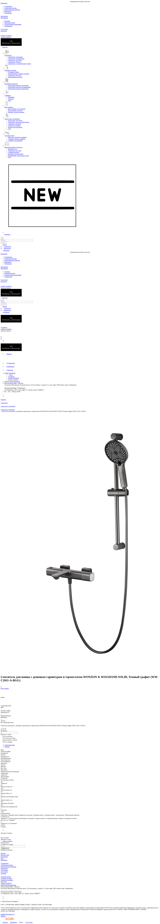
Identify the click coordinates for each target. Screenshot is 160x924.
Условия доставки (6, 878)
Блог (2, 858)
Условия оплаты (6, 877)
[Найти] (5, 242)
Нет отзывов (5, 688)
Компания (4, 860)
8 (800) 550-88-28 (6, 36)
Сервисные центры (10, 8)
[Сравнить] (2, 692)
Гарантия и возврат (7, 880)
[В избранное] (1, 690)
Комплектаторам (9, 23)
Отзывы (7, 746)
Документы (8, 13)
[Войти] (1, 335)
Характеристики (9, 745)
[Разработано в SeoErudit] (7, 920)
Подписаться (5, 848)
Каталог (3, 853)
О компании (8, 6)
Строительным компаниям (12, 24)
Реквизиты (7, 11)
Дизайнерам (8, 26)
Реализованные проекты (12, 9)
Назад (11, 375)
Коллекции (4, 856)
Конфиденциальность (7, 914)
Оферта (3, 916)
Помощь (3, 873)
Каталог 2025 (5, 855)
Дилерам (7, 21)
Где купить (4, 872)
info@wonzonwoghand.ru (12, 381)
